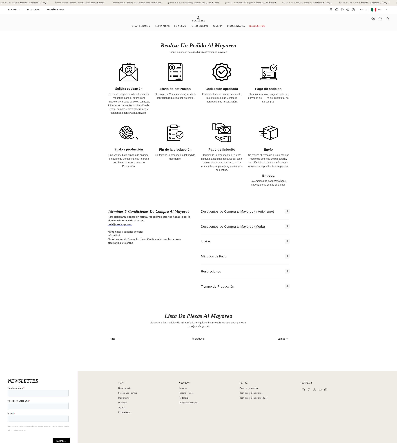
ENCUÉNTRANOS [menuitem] (56, 10)
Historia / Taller (186, 393)
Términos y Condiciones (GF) (254, 398)
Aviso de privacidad (249, 388)
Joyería (121, 407)
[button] (141, 26)
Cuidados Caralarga (188, 403)
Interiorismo (123, 398)
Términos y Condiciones (251, 393)
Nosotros (183, 388)
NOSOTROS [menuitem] (33, 10)
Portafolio (183, 398)
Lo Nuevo (122, 403)
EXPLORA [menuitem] (13, 10)
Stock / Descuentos (127, 393)
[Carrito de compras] (387, 18)
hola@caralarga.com (134, 112)
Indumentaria (124, 412)
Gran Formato (124, 388)
